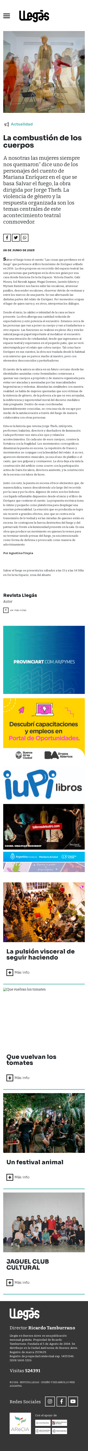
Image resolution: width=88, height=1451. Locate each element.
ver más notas (15, 610)
